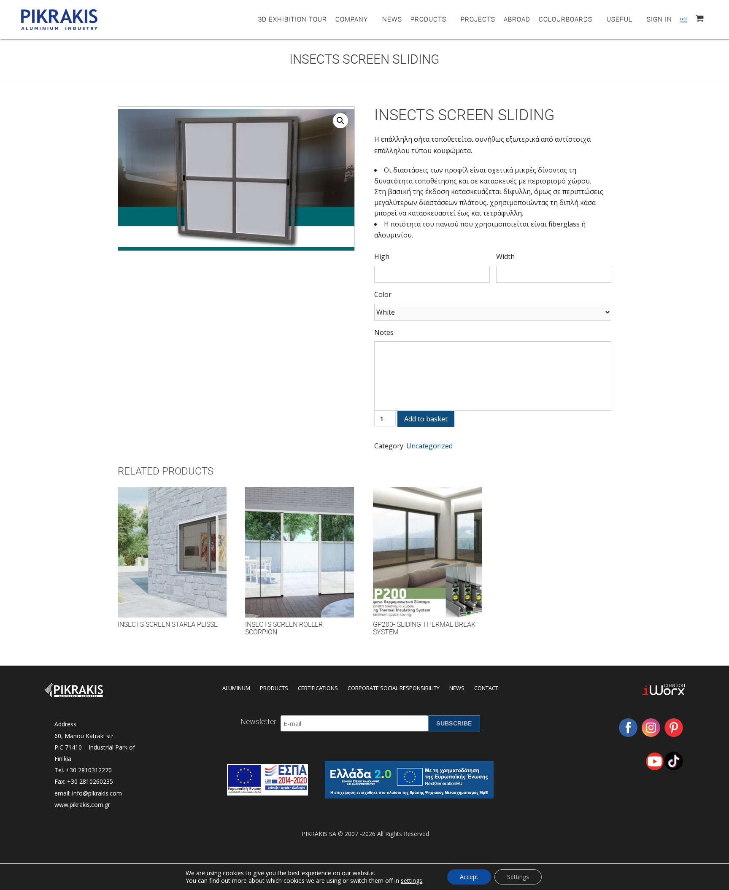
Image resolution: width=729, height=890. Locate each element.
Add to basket (426, 418)
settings (411, 881)
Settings (518, 877)
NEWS (392, 19)
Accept (469, 877)
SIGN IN (659, 19)
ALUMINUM (236, 688)
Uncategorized (429, 445)
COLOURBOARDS (565, 19)
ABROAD (517, 19)
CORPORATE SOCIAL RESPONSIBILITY (394, 688)
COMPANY (351, 19)
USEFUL (619, 19)
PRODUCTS (428, 19)
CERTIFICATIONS (318, 688)
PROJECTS (478, 19)
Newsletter (258, 721)
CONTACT (486, 688)
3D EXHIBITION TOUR (292, 19)
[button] (340, 120)
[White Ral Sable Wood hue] (492, 312)
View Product (172, 560)
